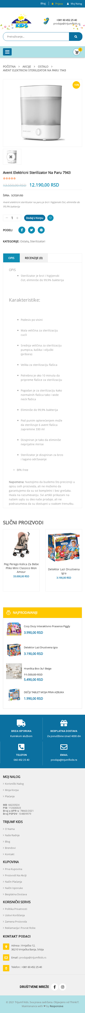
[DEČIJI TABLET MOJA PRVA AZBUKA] (14, 695)
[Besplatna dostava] (63, 723)
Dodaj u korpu (34, 218)
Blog (43, 3)
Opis (11, 258)
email (64, 754)
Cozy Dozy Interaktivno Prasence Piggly (47, 626)
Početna (9, 66)
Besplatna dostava (63, 731)
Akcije (27, 66)
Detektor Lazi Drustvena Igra (41, 647)
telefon (21, 754)
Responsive (56, 1006)
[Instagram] (62, 986)
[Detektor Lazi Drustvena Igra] (14, 650)
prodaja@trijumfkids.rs (66, 23)
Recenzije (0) (33, 258)
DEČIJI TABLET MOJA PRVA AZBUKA (44, 692)
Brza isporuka (21, 731)
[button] (11, 157)
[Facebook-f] (54, 986)
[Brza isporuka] (21, 723)
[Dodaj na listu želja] (50, 218)
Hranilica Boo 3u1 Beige (37, 668)
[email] (63, 747)
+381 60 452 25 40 (67, 20)
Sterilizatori (37, 241)
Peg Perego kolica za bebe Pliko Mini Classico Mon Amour (21, 568)
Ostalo (43, 66)
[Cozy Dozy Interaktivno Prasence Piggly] (14, 629)
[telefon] (21, 747)
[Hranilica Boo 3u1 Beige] (14, 671)
